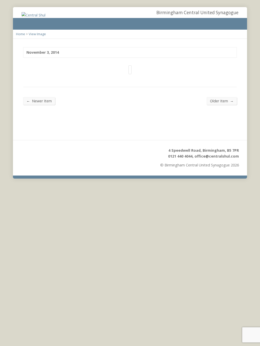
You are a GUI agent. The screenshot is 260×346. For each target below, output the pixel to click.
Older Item (222, 100)
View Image (37, 34)
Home (20, 34)
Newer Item (39, 100)
